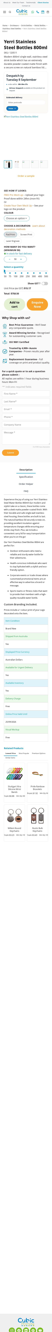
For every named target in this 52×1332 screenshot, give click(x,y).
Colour (8, 212)
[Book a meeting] (43, 12)
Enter (11, 108)
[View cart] (48, 12)
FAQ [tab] (26, 490)
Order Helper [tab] (26, 483)
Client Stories (43, 2)
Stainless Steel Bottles (12, 28)
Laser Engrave (12, 241)
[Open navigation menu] (4, 12)
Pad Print (10, 234)
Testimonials (31, 2)
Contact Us (26, 6)
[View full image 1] (26, 137)
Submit (10, 452)
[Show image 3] (26, 164)
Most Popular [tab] (24, 753)
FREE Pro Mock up (13, 194)
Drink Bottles (26, 25)
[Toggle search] (10, 12)
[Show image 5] (44, 164)
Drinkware (14, 25)
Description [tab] (26, 469)
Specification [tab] (26, 476)
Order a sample (26, 175)
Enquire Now (37, 304)
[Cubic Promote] (26, 1322)
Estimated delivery (14, 97)
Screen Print (26, 234)
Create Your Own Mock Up (18, 205)
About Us (6, 2)
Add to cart (15, 304)
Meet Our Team (18, 2)
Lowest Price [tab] (10, 753)
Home (5, 25)
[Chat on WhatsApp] (33, 12)
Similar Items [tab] (10, 758)
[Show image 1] (8, 164)
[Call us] (38, 12)
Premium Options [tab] (38, 753)
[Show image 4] (35, 164)
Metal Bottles (40, 25)
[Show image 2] (17, 164)
